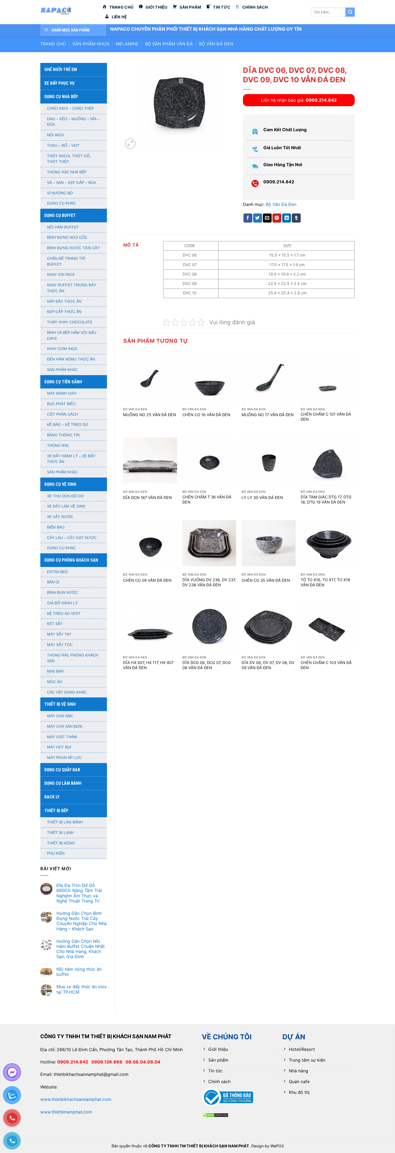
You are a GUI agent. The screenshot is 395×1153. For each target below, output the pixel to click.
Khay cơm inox (62, 349)
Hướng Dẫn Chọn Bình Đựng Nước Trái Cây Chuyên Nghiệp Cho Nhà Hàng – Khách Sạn (81, 921)
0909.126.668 (108, 1062)
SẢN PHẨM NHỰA (91, 44)
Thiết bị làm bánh (65, 822)
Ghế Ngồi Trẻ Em (60, 69)
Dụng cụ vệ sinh (60, 484)
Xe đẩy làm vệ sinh (66, 506)
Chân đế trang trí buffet (66, 261)
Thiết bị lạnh (60, 833)
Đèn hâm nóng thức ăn (71, 359)
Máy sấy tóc (60, 645)
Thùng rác (58, 446)
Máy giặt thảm (62, 737)
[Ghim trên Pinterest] (276, 218)
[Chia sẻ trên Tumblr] (296, 218)
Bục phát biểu (61, 404)
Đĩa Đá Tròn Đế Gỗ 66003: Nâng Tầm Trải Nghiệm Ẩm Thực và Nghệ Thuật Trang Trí (79, 893)
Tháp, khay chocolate (69, 322)
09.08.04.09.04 (142, 1062)
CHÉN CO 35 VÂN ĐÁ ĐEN (266, 580)
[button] (130, 143)
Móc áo (54, 682)
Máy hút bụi (59, 747)
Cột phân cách (62, 414)
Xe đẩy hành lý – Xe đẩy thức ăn (71, 459)
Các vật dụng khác (67, 692)
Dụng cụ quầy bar (62, 769)
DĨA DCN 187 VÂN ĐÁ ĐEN (147, 497)
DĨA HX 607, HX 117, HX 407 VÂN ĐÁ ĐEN (148, 665)
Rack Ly (51, 796)
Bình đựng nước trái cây (73, 248)
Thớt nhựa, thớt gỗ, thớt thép (69, 159)
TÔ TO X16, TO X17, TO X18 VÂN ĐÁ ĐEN (325, 582)
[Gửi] (350, 12)
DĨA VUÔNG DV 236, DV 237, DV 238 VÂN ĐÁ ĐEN (209, 582)
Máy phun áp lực (64, 758)
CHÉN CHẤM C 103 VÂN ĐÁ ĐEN (326, 665)
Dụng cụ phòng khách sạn (71, 560)
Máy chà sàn (60, 716)
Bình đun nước (62, 593)
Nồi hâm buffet (63, 227)
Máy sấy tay (59, 634)
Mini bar (55, 671)
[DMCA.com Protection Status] (215, 1114)
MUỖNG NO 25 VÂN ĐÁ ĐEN (149, 414)
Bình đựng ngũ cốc (67, 237)
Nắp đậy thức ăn (64, 301)
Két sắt (55, 624)
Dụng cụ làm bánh (62, 783)
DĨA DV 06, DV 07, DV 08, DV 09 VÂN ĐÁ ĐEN (268, 665)
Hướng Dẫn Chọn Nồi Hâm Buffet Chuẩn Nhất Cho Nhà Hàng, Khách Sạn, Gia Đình (80, 949)
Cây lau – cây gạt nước (71, 538)
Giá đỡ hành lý (62, 603)
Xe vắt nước (60, 517)
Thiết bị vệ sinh (60, 704)
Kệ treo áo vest (64, 614)
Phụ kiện (55, 853)
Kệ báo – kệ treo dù (67, 425)
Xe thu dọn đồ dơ (65, 496)
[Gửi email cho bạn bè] (267, 218)
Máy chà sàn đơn (64, 726)
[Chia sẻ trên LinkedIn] (286, 218)
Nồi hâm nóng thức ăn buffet (79, 972)
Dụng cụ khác (61, 203)
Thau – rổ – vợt (63, 146)
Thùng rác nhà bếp (67, 172)
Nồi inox (55, 135)
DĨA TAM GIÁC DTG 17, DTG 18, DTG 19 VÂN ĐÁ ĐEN (326, 499)
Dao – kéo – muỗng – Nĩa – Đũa (73, 122)
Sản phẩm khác (62, 370)
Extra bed (57, 572)
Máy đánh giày (62, 393)
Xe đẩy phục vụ (59, 83)
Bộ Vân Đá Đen (216, 44)
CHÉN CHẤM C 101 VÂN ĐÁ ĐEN (326, 417)
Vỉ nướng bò (60, 193)
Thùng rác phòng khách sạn (72, 658)
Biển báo (55, 527)
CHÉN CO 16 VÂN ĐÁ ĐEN (206, 414)
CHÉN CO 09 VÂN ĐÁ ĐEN (147, 580)
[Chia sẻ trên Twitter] (257, 218)
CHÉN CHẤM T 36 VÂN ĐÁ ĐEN (206, 499)
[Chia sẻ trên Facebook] (247, 218)
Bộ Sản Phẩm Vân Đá (169, 44)
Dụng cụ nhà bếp (61, 96)
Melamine (127, 44)
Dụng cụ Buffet (60, 215)
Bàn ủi (53, 582)
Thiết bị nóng (61, 843)
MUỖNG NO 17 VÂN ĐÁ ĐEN (268, 414)
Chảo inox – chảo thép (70, 108)
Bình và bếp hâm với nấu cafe (71, 336)
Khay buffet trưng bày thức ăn (71, 288)
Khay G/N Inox (61, 275)
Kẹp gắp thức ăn (64, 312)
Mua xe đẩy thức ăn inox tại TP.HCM (81, 989)
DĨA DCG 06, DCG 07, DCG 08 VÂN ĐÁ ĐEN (206, 665)
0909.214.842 (74, 1062)
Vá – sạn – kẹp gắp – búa (71, 183)
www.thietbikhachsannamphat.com (75, 1099)
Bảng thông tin (63, 435)
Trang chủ (53, 44)
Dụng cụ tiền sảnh (63, 381)
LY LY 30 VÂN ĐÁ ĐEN (262, 497)
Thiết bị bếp (56, 810)
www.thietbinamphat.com (66, 1112)
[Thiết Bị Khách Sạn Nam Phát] (67, 12)
